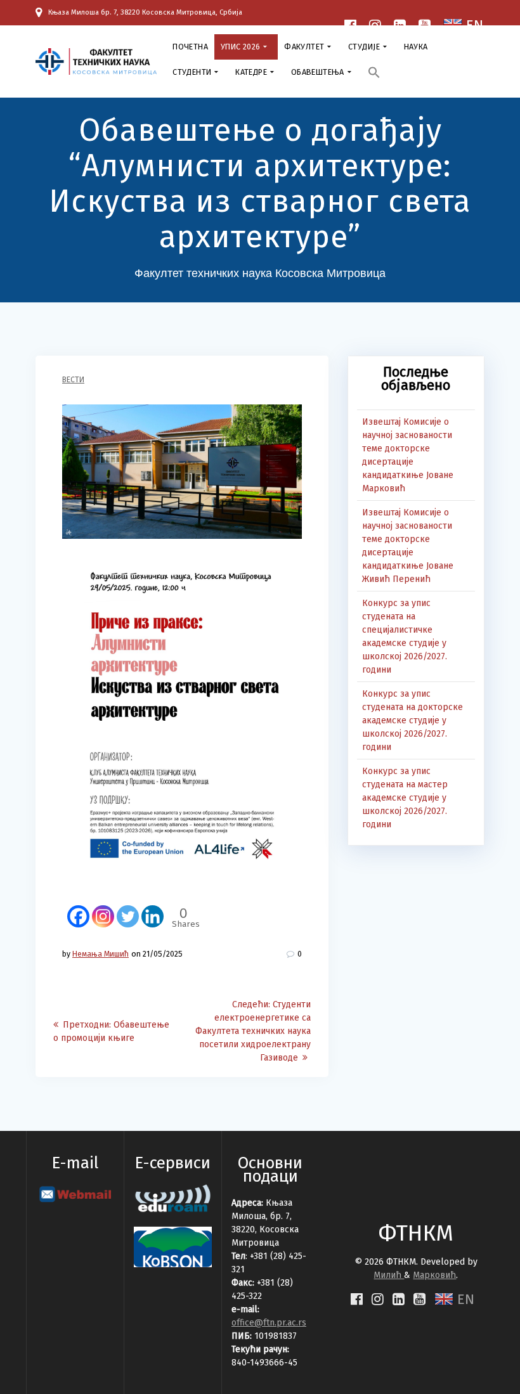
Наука (416, 46)
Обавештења (317, 72)
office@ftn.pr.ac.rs (268, 1322)
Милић (389, 1275)
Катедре (251, 72)
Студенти (191, 72)
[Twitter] (128, 909)
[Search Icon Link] (374, 74)
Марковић (434, 1275)
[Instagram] (103, 909)
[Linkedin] (152, 909)
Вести (73, 379)
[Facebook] (78, 909)
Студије (364, 46)
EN (463, 1299)
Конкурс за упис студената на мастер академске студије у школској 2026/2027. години (405, 798)
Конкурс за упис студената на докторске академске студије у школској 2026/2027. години (412, 720)
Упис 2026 (241, 46)
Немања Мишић (100, 954)
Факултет (304, 46)
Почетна (190, 46)
